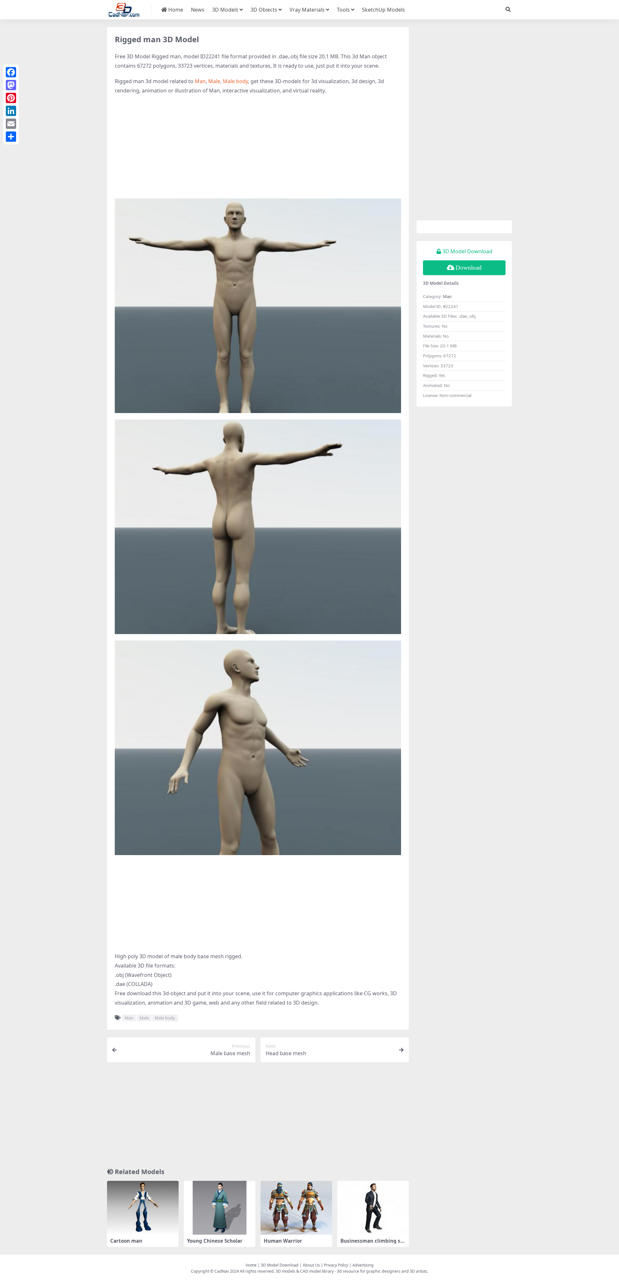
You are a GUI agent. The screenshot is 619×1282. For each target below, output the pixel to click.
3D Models (225, 9)
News (197, 9)
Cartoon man (126, 1241)
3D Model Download (280, 1265)
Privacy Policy (336, 1265)
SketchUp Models (383, 9)
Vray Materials (307, 9)
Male (214, 81)
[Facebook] (11, 72)
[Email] (11, 123)
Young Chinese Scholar (214, 1241)
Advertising (363, 1265)
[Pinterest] (11, 98)
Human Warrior (283, 1241)
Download (469, 267)
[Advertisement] (258, 147)
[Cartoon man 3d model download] (143, 1208)
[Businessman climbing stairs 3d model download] (373, 1208)
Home (175, 9)
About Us (311, 1265)
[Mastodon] (11, 85)
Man (200, 81)
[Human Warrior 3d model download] (296, 1208)
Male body (235, 81)
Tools (343, 9)
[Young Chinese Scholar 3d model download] (219, 1208)
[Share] (11, 136)
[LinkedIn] (11, 110)
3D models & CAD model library (305, 1271)
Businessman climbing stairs (373, 1244)
